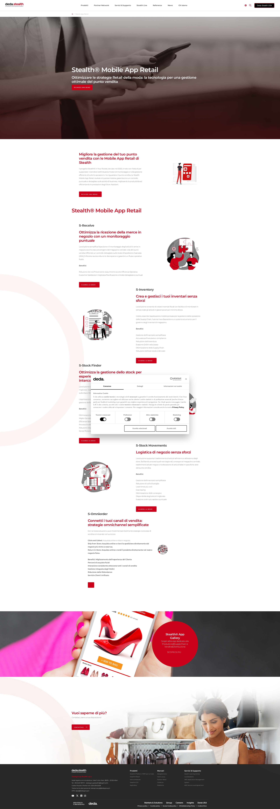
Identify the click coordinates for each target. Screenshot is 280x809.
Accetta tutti (171, 428)
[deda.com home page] (14, 5)
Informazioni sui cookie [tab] (173, 386)
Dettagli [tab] (140, 386)
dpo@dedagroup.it (82, 791)
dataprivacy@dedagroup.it (100, 788)
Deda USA (202, 803)
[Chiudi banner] (186, 379)
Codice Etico (202, 806)
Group (169, 803)
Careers (179, 803)
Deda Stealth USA (264, 5)
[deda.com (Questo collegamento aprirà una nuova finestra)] (93, 803)
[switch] (128, 419)
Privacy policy (142, 806)
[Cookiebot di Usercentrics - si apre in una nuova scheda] (171, 379)
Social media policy (170, 806)
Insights (190, 803)
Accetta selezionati (139, 428)
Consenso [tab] (107, 386)
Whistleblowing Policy (187, 806)
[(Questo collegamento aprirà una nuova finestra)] (73, 795)
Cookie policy (155, 806)
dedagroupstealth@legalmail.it (97, 783)
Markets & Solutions (153, 803)
